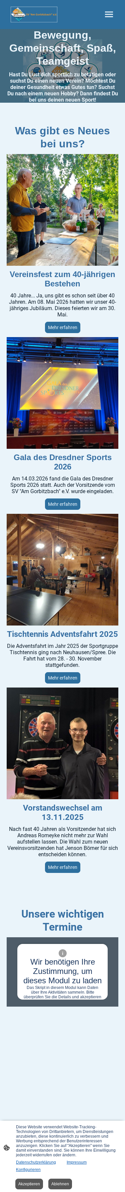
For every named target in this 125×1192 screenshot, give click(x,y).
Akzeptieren (29, 1184)
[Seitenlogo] (34, 14)
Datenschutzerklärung (36, 1162)
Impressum (77, 1162)
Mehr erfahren (62, 504)
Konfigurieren (28, 1169)
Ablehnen (60, 1184)
